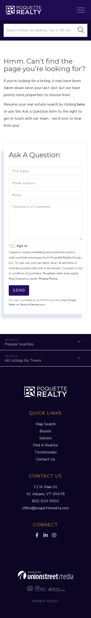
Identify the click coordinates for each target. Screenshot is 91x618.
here (81, 104)
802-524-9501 (45, 501)
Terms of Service (29, 304)
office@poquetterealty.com (45, 508)
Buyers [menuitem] (45, 431)
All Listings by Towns (23, 360)
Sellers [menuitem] (45, 438)
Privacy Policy (48, 279)
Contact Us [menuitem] (45, 459)
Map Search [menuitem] (46, 424)
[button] (80, 30)
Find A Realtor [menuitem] (45, 445)
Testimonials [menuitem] (45, 452)
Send (19, 290)
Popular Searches (19, 344)
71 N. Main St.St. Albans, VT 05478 (45, 490)
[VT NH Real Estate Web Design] (45, 575)
